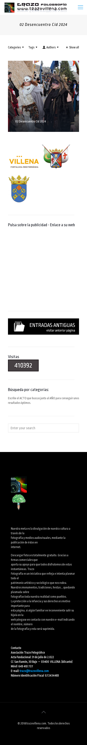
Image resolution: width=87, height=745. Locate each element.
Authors (51, 47)
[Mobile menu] (80, 7)
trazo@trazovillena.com (34, 671)
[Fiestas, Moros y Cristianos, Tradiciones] (35, 7)
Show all (74, 47)
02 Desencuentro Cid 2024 (30, 121)
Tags (31, 47)
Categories (14, 47)
